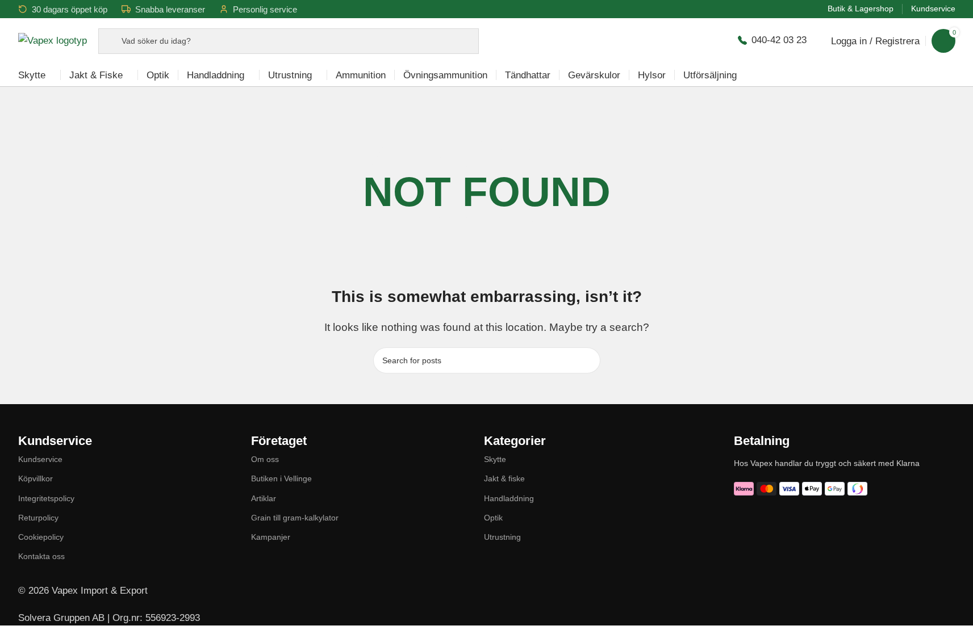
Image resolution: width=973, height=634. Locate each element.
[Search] (587, 360)
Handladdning (509, 498)
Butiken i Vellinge (281, 478)
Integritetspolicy (46, 498)
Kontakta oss (41, 556)
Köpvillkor (35, 478)
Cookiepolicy (41, 536)
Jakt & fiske (504, 478)
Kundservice (40, 459)
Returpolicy (38, 517)
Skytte (495, 459)
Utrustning (502, 536)
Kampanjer (270, 536)
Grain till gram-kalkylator (295, 517)
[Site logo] (52, 40)
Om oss (265, 459)
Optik (493, 517)
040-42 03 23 (779, 40)
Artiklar (263, 498)
